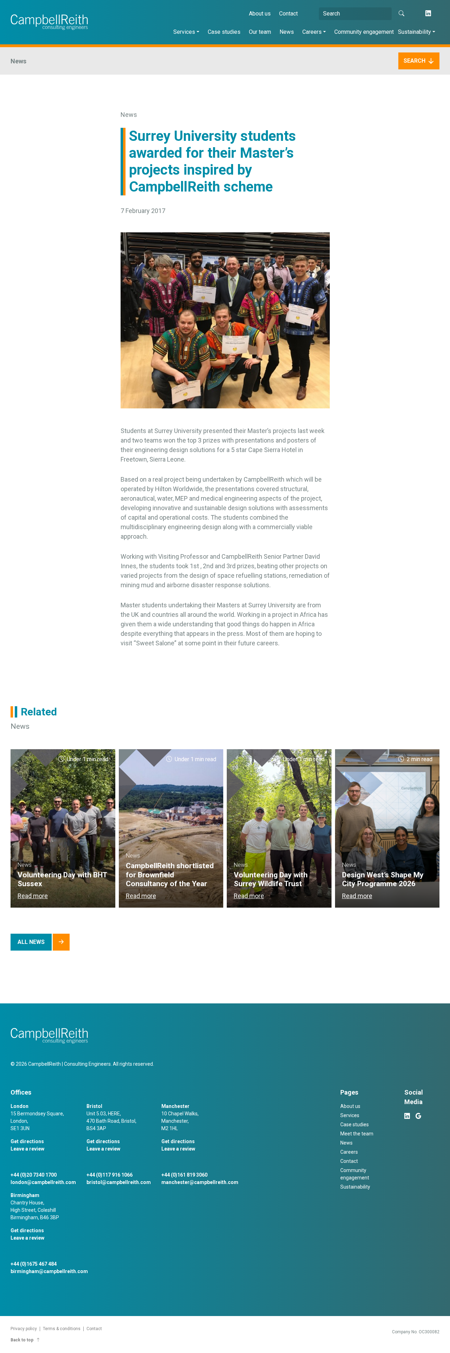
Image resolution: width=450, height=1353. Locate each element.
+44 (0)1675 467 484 (34, 1264)
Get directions (27, 1141)
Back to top (22, 1340)
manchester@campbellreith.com (199, 1182)
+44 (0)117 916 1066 (109, 1175)
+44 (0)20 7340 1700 (34, 1175)
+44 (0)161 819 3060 (184, 1175)
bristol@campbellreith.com (118, 1182)
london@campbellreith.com (43, 1182)
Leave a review (27, 1149)
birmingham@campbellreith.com (49, 1271)
